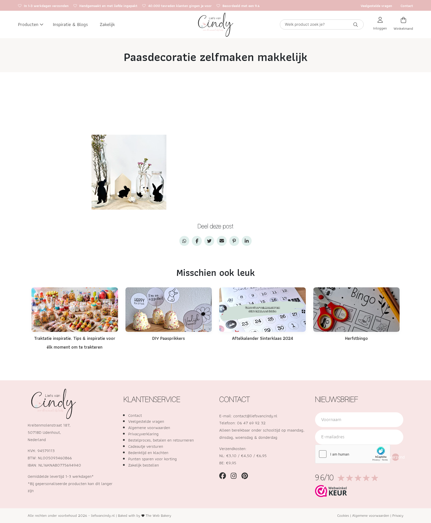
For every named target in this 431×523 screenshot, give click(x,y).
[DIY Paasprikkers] (168, 309)
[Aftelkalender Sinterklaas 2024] (262, 309)
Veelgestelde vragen (376, 5)
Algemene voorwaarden (149, 427)
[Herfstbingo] (356, 309)
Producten (28, 24)
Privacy (397, 515)
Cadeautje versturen (145, 446)
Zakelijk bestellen (143, 465)
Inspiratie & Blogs (70, 24)
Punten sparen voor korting (152, 458)
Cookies (343, 515)
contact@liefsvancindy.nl (255, 415)
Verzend (395, 457)
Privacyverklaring (143, 433)
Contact (407, 5)
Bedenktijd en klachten (148, 452)
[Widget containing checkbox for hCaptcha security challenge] (352, 454)
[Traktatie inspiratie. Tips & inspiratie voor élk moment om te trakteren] (74, 309)
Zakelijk (107, 24)
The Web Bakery (158, 515)
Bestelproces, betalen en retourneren (161, 440)
